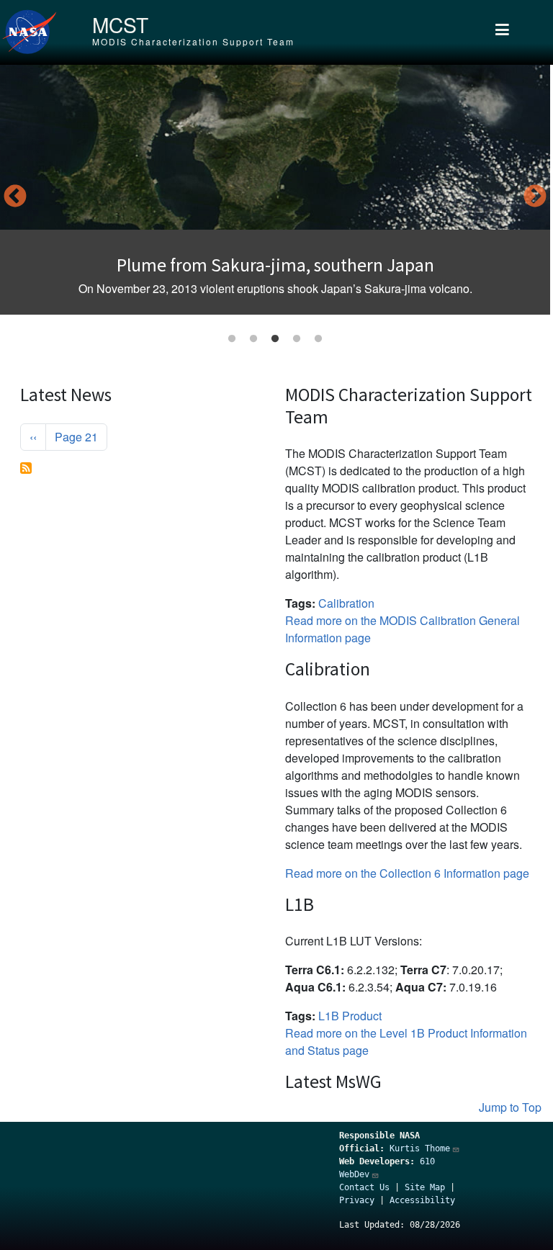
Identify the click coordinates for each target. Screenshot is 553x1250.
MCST (120, 24)
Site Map (425, 1187)
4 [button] (296, 339)
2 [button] (253, 339)
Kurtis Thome (420, 1148)
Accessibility (422, 1200)
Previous (15, 197)
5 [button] (318, 339)
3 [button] (275, 339)
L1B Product (350, 1015)
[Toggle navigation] (502, 32)
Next (535, 197)
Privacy (356, 1200)
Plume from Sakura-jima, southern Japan (275, 264)
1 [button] (232, 339)
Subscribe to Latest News (26, 468)
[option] (275, 190)
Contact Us (364, 1187)
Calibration (346, 603)
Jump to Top (510, 1107)
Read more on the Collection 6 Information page (407, 873)
